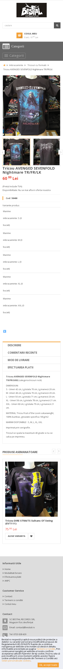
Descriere (14, 345)
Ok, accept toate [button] (48, 664)
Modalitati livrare (13, 572)
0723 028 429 (19, 634)
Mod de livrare (18, 360)
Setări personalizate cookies (16, 660)
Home (8, 569)
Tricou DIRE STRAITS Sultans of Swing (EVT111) (29, 522)
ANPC (7, 580)
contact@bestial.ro (25, 627)
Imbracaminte (16, 65)
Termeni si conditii (14, 600)
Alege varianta (16, 536)
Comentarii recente (22, 352)
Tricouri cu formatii (37, 65)
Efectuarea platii (20, 367)
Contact (8, 596)
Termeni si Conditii (45, 648)
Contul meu (10, 604)
